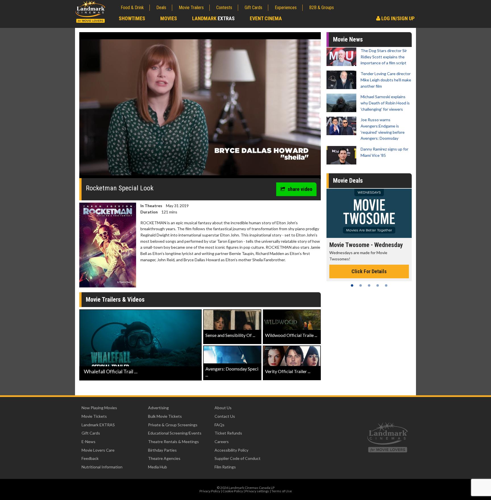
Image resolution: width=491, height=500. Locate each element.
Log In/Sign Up (397, 18)
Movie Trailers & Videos (115, 299)
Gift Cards (253, 7)
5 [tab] (386, 285)
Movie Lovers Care (98, 450)
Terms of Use (281, 491)
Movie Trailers (191, 7)
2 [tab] (360, 285)
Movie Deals (348, 180)
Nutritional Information (102, 466)
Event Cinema (266, 18)
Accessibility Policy (231, 450)
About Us (223, 407)
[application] (200, 107)
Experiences (286, 7)
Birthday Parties (162, 450)
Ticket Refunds (228, 433)
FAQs (219, 424)
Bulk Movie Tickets (165, 416)
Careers (222, 441)
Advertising (158, 407)
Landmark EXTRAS (98, 424)
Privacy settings (257, 491)
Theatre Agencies (164, 458)
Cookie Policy (232, 491)
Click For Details (331, 271)
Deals (161, 7)
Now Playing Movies (99, 407)
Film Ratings (225, 466)
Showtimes (132, 18)
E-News (88, 441)
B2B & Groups (321, 7)
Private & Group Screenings (172, 424)
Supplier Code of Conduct (238, 458)
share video (300, 189)
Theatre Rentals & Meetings (173, 441)
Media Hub (157, 466)
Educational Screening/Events (174, 433)
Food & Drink (132, 7)
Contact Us (225, 416)
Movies (168, 18)
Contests (224, 7)
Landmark (213, 18)
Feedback (90, 458)
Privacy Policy (209, 491)
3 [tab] (369, 285)
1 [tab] (352, 285)
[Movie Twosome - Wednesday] (331, 213)
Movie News (348, 39)
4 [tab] (377, 285)
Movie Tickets (94, 416)
